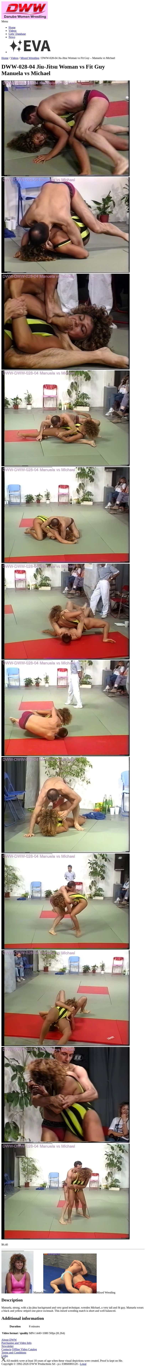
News (12, 37)
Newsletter (7, 1346)
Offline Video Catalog (24, 1349)
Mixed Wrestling (29, 58)
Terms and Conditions (13, 1352)
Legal (83, 1363)
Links (4, 1355)
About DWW (9, 1339)
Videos (12, 30)
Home (12, 27)
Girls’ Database (17, 33)
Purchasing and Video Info (16, 1342)
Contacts (6, 1349)
